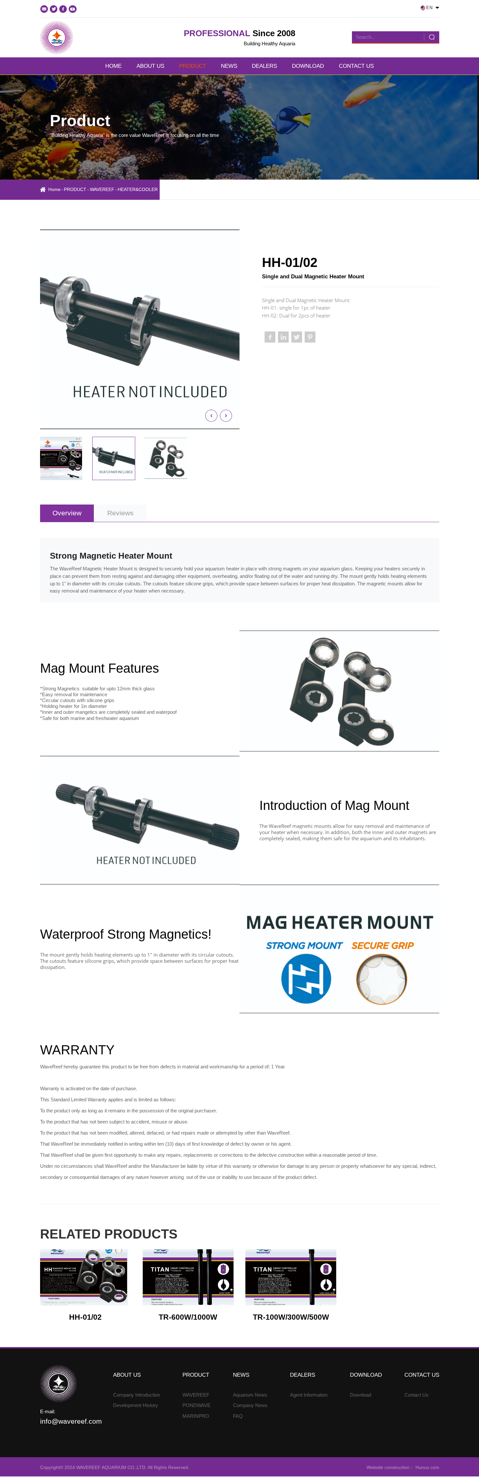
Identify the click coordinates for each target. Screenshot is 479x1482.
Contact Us (416, 1395)
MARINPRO (195, 1416)
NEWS (229, 66)
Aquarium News (250, 1395)
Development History (135, 1405)
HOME (113, 66)
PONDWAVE (196, 1405)
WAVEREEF (102, 189)
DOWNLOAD (308, 66)
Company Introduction (136, 1395)
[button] (211, 416)
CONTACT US (356, 66)
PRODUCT (192, 66)
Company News (250, 1405)
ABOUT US (150, 66)
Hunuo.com (426, 1467)
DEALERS (264, 66)
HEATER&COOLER (138, 189)
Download (360, 1395)
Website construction (388, 1467)
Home (54, 189)
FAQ (238, 1416)
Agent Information (308, 1395)
